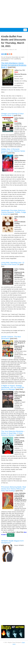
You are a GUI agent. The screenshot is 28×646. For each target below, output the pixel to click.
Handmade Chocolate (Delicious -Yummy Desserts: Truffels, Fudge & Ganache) (13, 212)
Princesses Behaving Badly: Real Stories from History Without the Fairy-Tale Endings (13, 489)
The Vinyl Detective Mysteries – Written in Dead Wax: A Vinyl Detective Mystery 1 (13, 433)
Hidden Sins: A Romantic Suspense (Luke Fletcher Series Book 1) (13, 151)
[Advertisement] (14, 14)
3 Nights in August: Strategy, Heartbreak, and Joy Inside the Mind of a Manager (12, 387)
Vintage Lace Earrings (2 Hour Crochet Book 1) (12, 114)
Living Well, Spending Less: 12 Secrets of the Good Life (12, 263)
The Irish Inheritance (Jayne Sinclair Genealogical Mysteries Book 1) (13, 65)
